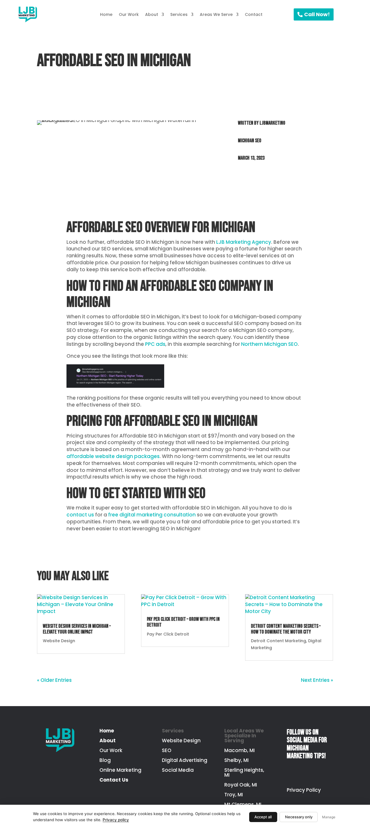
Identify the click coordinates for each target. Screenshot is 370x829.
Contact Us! (243, 179)
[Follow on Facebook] (287, 774)
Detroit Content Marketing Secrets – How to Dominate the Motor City (286, 629)
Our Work (129, 14)
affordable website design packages (113, 456)
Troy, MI (233, 794)
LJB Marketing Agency (243, 242)
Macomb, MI (239, 750)
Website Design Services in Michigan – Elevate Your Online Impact (77, 629)
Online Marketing (120, 770)
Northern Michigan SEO (269, 344)
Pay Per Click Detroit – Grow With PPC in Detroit (183, 622)
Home (106, 14)
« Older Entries (54, 680)
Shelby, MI (236, 760)
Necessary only (298, 817)
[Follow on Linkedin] (315, 774)
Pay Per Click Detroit (168, 634)
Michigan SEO (249, 141)
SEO (166, 750)
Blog (105, 760)
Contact (253, 14)
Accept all (263, 817)
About (151, 14)
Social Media (178, 770)
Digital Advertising (184, 760)
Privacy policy (116, 819)
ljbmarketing (272, 123)
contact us (80, 514)
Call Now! (317, 14)
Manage (328, 817)
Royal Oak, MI (240, 784)
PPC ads (155, 344)
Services (179, 14)
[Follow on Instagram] (301, 774)
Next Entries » (317, 680)
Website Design (59, 641)
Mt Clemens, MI (242, 804)
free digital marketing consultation (152, 514)
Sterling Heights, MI (244, 772)
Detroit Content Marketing (278, 641)
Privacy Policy (304, 789)
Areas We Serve (216, 14)
